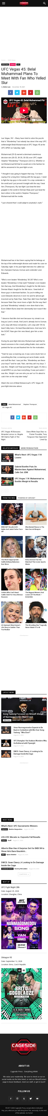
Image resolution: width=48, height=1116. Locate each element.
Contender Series (7, 869)
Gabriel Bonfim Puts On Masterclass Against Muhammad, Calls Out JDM (30, 469)
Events (13, 64)
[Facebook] (10, 1098)
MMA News (5, 64)
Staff (9, 840)
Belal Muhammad (15, 404)
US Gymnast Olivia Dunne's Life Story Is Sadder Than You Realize (10, 627)
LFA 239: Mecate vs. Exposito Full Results (20, 837)
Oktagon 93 (6, 957)
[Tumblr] (24, 1098)
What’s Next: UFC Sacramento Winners (19, 826)
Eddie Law (6, 87)
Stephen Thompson (30, 404)
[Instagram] (17, 1098)
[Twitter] (30, 1098)
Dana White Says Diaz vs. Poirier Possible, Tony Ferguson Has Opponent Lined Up (37, 436)
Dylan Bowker (11, 854)
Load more (23, 874)
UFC (18, 64)
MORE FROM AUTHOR (29, 448)
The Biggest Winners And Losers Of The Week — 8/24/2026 (34, 595)
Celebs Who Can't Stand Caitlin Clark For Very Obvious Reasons (12, 595)
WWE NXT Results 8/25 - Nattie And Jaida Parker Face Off (12, 529)
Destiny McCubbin (21, 869)
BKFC (3, 854)
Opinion (4, 461)
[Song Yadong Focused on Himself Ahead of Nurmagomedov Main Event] (24, 710)
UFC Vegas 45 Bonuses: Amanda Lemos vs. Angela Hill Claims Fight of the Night (12, 436)
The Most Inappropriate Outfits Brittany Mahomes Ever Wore (10, 562)
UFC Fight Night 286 (10, 887)
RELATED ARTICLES (10, 448)
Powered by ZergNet (26, 498)
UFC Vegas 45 (6, 407)
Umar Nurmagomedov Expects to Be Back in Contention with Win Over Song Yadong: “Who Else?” (29, 730)
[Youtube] (37, 1098)
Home (3, 60)
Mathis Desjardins (15, 829)
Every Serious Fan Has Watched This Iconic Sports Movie (35, 562)
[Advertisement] (24, 32)
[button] (44, 3)
